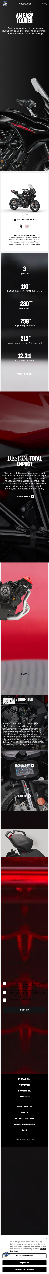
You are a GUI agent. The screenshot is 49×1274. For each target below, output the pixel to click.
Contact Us (24, 1106)
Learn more (23, 497)
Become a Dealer (24, 1124)
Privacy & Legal (25, 1118)
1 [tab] (2, 858)
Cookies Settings (24, 1256)
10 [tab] (23, 858)
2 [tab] (4, 858)
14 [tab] (33, 858)
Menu (44, 4)
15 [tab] (35, 858)
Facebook (24, 1091)
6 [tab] (14, 858)
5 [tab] (11, 858)
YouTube (24, 1085)
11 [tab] (26, 858)
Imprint (24, 1112)
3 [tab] (7, 858)
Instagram (24, 1079)
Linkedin (24, 1097)
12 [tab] (28, 858)
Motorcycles (25, 4)
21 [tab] (47, 861)
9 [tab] (21, 858)
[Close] (46, 1238)
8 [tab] (18, 858)
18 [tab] (42, 858)
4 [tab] (9, 858)
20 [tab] (47, 858)
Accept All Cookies (24, 1270)
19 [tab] (45, 858)
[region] (24, 1254)
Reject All (24, 1263)
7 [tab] (16, 858)
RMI (24, 1130)
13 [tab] (30, 858)
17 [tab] (40, 858)
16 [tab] (38, 858)
